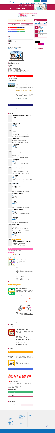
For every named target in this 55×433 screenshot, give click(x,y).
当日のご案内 (20, 31)
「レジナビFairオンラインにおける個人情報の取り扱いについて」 (16, 73)
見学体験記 (44, 3)
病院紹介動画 (33, 3)
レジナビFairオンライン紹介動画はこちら (13, 48)
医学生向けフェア (11, 418)
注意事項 (11, 31)
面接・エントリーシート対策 (22, 416)
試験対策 (20, 417)
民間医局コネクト (21, 423)
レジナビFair (22, 3)
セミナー (20, 29)
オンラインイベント (11, 421)
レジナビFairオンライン (12, 417)
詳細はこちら (14, 125)
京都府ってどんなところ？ (13, 27)
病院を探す (10, 423)
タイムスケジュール (21, 27)
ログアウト (30, 415)
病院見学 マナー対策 (21, 415)
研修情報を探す (9, 422)
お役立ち (38, 3)
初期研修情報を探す (11, 424)
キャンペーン (12, 29)
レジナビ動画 (10, 420)
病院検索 (27, 3)
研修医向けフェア (11, 419)
